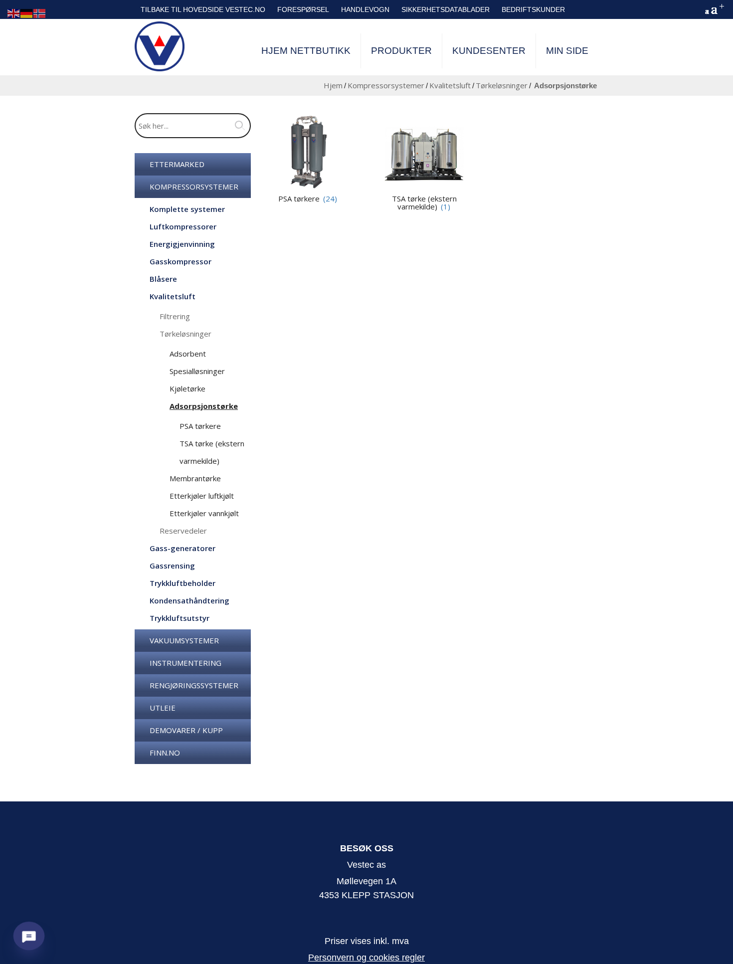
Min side (567, 50)
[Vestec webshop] (159, 46)
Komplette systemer (187, 209)
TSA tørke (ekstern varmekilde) (424, 202)
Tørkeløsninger (502, 85)
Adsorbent (188, 354)
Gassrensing (172, 566)
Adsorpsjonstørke (204, 406)
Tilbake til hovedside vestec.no (203, 9)
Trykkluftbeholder (182, 583)
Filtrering (175, 316)
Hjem (333, 85)
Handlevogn (365, 9)
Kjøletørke (187, 388)
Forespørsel (303, 9)
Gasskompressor (180, 261)
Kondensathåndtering (189, 600)
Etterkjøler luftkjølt (202, 496)
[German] (26, 12)
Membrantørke (195, 478)
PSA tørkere (200, 426)
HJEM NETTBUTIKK (306, 50)
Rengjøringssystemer (194, 685)
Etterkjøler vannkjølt (204, 513)
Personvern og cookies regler (366, 958)
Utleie (163, 708)
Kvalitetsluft (450, 85)
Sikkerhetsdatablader (445, 9)
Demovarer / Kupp (186, 730)
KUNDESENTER (489, 50)
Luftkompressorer (183, 226)
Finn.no (165, 753)
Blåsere (163, 279)
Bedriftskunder (533, 9)
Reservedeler (183, 531)
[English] (13, 12)
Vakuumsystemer (184, 640)
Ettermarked (177, 164)
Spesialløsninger (197, 371)
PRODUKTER (401, 50)
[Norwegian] (39, 12)
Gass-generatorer (182, 548)
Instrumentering (185, 663)
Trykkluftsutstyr (179, 618)
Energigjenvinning (182, 244)
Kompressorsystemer (386, 85)
